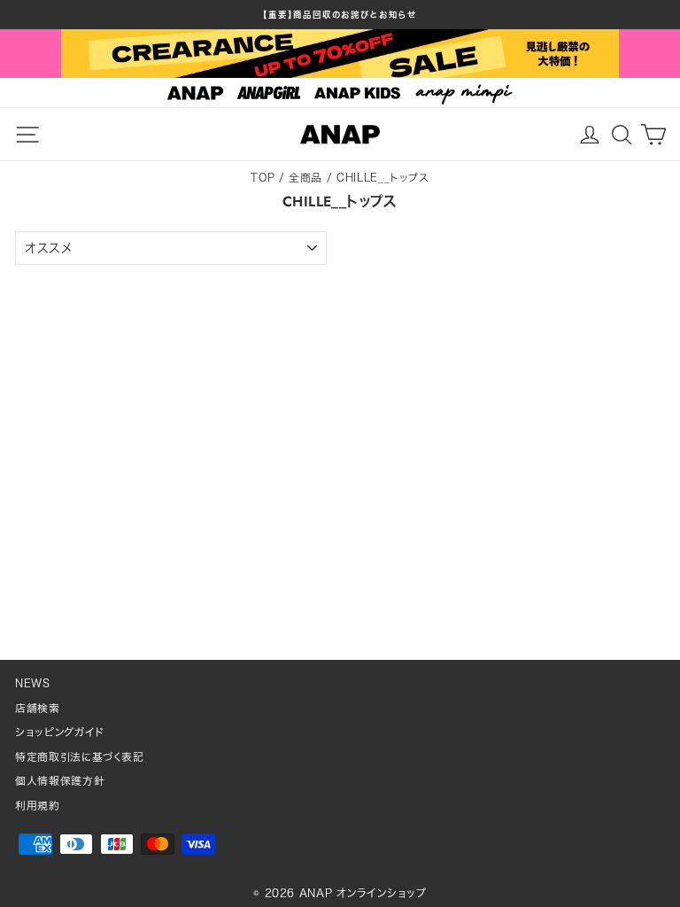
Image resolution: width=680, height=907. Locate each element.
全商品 (305, 177)
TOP (262, 177)
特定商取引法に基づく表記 (79, 757)
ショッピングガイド (59, 732)
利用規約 (37, 805)
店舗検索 (37, 708)
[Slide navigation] (340, 93)
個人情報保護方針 (59, 781)
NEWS (32, 683)
